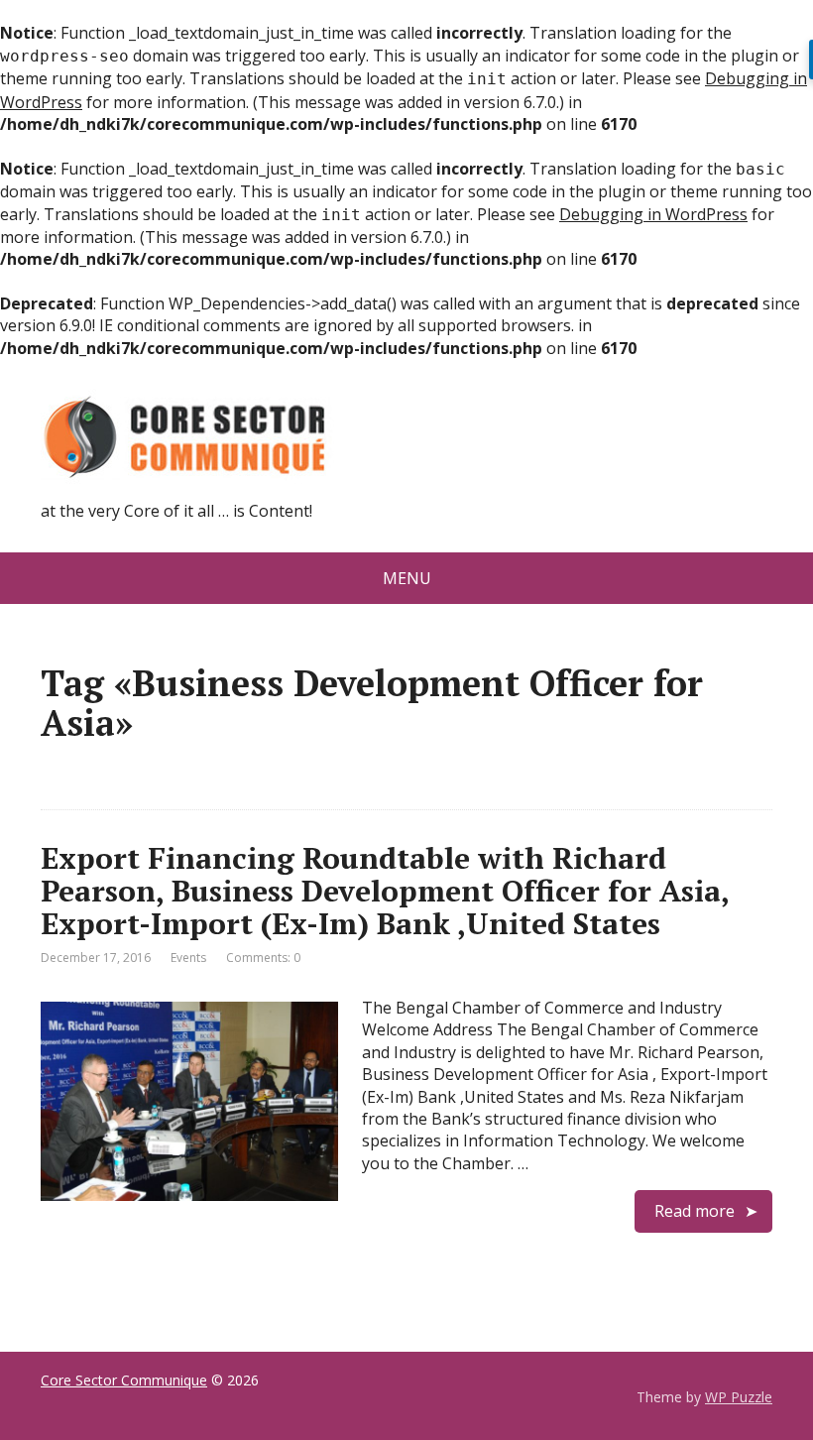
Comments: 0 (263, 957)
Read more (694, 1211)
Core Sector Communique (124, 1380)
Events (188, 957)
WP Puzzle (738, 1396)
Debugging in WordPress (653, 214)
